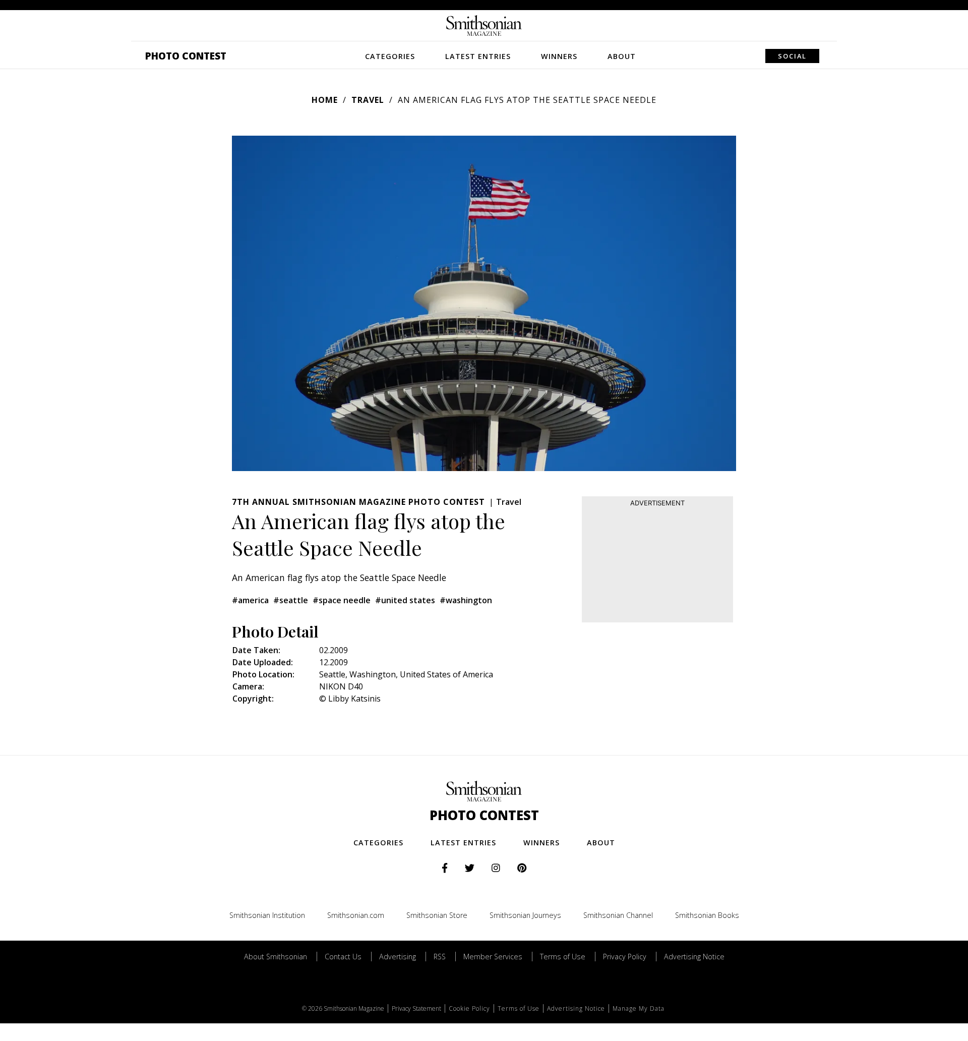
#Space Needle (342, 600)
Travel (367, 99)
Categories (390, 56)
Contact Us (343, 956)
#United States (405, 600)
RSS (440, 956)
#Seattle (290, 600)
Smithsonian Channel (618, 915)
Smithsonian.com (355, 915)
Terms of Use (562, 956)
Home (325, 99)
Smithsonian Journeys (525, 915)
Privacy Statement (416, 1008)
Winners (559, 56)
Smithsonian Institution (267, 915)
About (622, 56)
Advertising (397, 956)
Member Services (492, 956)
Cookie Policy (469, 1008)
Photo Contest (185, 56)
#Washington (466, 600)
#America (250, 600)
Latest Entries (478, 56)
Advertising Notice (694, 956)
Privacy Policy (624, 956)
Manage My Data (638, 1008)
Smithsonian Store (436, 915)
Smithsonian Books (707, 915)
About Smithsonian (275, 956)
